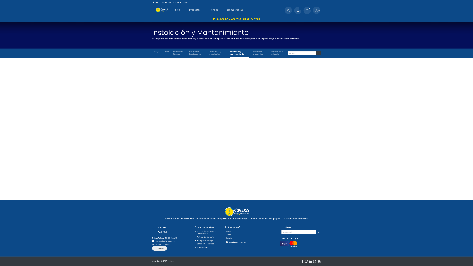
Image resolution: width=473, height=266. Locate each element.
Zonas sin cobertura (205, 244)
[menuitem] (177, 10)
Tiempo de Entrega (205, 240)
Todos (166, 51)
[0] (297, 10)
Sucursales (159, 248)
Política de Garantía (206, 237)
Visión (228, 231)
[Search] (288, 10)
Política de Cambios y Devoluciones (206, 232)
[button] (318, 232)
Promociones (202, 247)
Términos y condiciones (175, 2)
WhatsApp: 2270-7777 (165, 244)
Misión (228, 234)
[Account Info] (317, 10)
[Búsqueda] (318, 53)
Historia (229, 238)
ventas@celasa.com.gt (165, 241)
